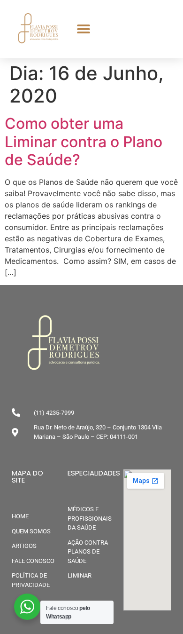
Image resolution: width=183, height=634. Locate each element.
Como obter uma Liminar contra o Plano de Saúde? (83, 141)
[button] (83, 29)
